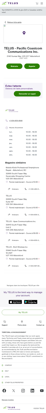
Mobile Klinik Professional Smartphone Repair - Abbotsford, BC (22, 168)
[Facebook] (4, 390)
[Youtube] (41, 390)
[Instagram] (23, 390)
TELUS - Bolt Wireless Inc (17, 247)
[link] (23, 312)
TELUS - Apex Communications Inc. (21, 221)
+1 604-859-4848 (15, 120)
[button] (41, 3)
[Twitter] (13, 390)
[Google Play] (30, 302)
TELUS (9, 195)
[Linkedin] (32, 390)
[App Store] (15, 302)
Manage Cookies (8, 400)
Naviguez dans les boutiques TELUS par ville (23, 285)
